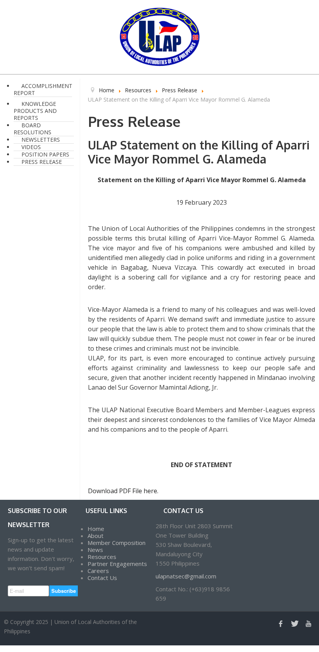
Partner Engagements (117, 564)
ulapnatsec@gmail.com (186, 576)
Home (96, 528)
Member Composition (116, 543)
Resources (102, 557)
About (95, 536)
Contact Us (102, 578)
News (95, 550)
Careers (98, 571)
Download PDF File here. (123, 491)
